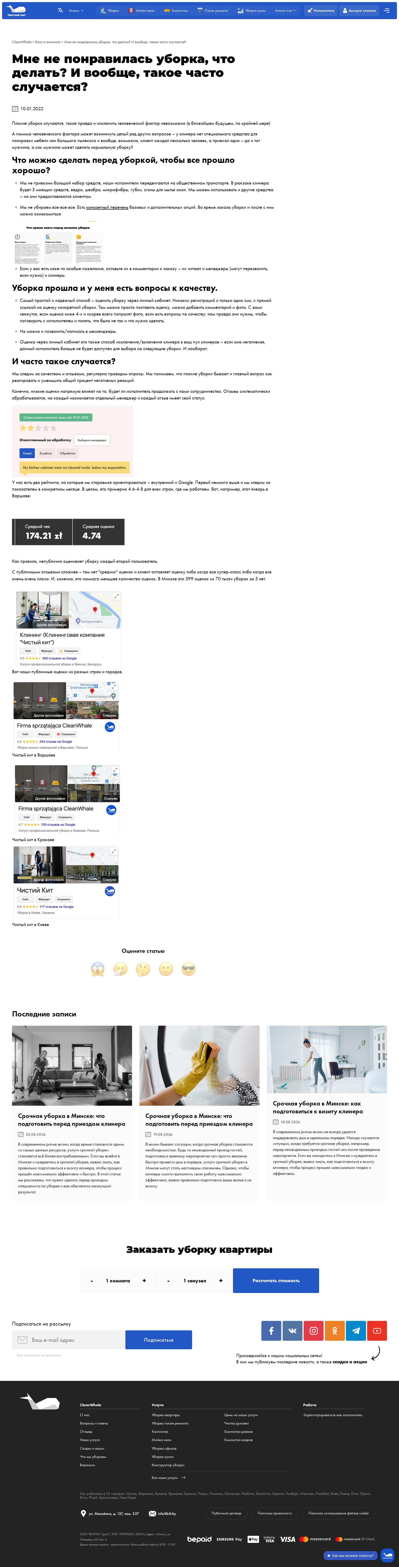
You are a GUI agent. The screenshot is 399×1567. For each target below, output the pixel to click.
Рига (354, 1493)
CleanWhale (21, 41)
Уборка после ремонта (170, 1423)
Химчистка (160, 1431)
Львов (344, 1493)
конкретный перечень (107, 207)
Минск (131, 1493)
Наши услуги (90, 1439)
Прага (365, 1493)
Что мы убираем (93, 1456)
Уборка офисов (164, 1448)
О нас (85, 1414)
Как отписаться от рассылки (39, 1355)
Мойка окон (161, 1439)
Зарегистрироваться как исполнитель (332, 1414)
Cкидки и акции (92, 1448)
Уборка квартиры (166, 1414)
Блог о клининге (47, 41)
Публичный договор (226, 1513)
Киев (334, 1493)
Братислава (108, 1497)
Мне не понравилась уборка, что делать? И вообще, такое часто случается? (125, 41)
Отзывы (86, 1431)
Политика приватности (275, 1513)
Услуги (158, 1404)
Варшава (146, 1493)
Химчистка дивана (238, 1431)
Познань (216, 1493)
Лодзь (202, 1493)
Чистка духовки (236, 1423)
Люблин (247, 1493)
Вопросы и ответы (94, 1423)
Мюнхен (307, 1493)
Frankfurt (322, 1493)
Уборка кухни (163, 1456)
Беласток (263, 1493)
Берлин (278, 1493)
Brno (83, 1497)
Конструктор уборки (168, 1465)
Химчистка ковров (238, 1439)
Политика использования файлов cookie (338, 1513)
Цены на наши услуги (241, 1414)
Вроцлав (175, 1493)
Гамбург (292, 1493)
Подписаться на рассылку (41, 1323)
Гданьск (190, 1493)
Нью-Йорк (128, 1497)
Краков (161, 1493)
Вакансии (87, 1465)
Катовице (232, 1493)
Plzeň (93, 1497)
